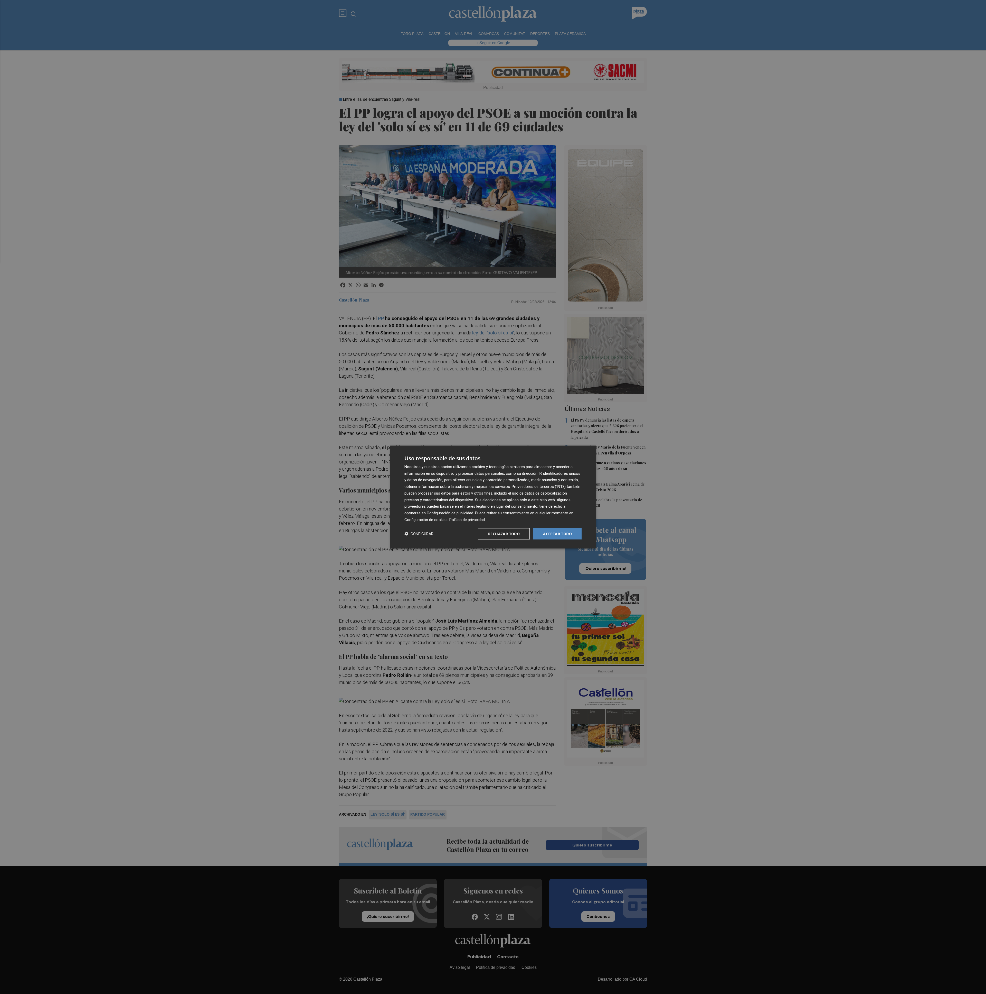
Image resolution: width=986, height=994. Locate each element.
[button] (418, 534)
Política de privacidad (467, 519)
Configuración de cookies (426, 519)
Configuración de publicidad (450, 513)
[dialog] (493, 497)
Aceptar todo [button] (557, 533)
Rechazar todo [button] (504, 533)
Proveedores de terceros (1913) (539, 486)
